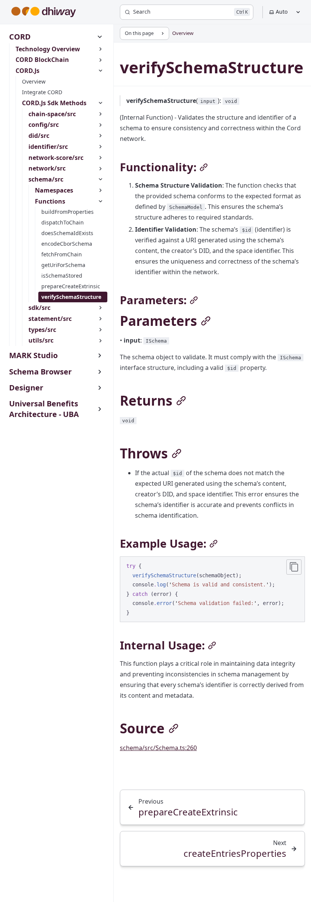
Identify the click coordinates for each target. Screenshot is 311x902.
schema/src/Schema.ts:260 (158, 748)
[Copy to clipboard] (294, 567)
